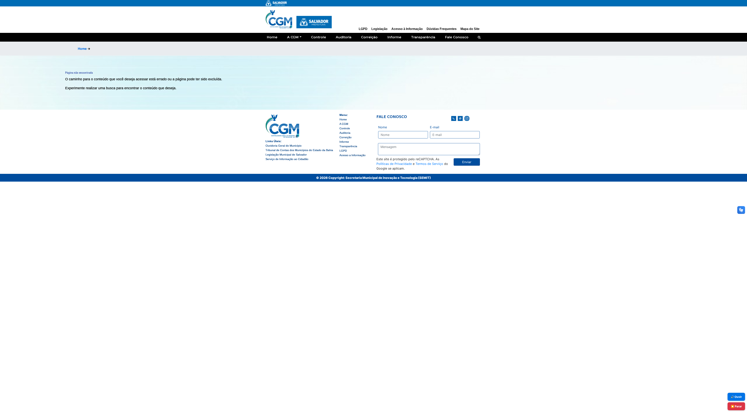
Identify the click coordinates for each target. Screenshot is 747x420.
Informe (394, 37)
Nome (382, 127)
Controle (318, 37)
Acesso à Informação (407, 29)
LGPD (363, 29)
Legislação (379, 29)
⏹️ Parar (736, 406)
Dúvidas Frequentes (442, 29)
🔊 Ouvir (736, 396)
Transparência (423, 37)
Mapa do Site (470, 29)
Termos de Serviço (429, 164)
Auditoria (343, 37)
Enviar (466, 162)
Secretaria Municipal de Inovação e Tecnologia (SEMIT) (388, 178)
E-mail (434, 127)
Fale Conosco (456, 37)
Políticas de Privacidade (394, 164)
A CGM (293, 37)
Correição (369, 37)
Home (272, 37)
